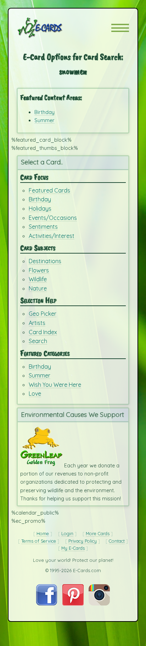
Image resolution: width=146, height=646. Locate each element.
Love (35, 393)
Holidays (40, 208)
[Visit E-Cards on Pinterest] (73, 604)
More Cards (98, 533)
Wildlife (38, 279)
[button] (120, 28)
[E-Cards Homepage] (52, 27)
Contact (117, 541)
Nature (38, 288)
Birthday (44, 112)
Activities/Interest (51, 235)
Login (67, 533)
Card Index (43, 332)
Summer (44, 120)
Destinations (45, 261)
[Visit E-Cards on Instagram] (99, 604)
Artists (37, 322)
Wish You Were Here (55, 384)
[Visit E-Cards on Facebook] (46, 604)
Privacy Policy (82, 541)
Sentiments (43, 226)
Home (42, 533)
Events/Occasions (53, 217)
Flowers (39, 270)
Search (38, 340)
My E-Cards (73, 548)
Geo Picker (42, 313)
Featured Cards (49, 190)
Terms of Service (38, 541)
